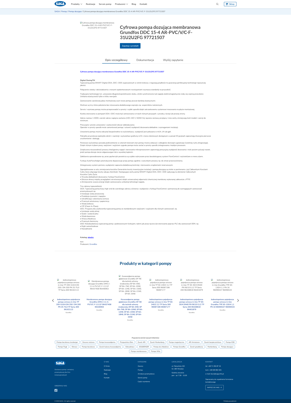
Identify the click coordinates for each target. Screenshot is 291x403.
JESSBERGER (144, 347)
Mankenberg (212, 347)
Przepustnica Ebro (126, 342)
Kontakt (143, 4)
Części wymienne (144, 381)
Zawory (140, 366)
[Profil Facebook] (56, 390)
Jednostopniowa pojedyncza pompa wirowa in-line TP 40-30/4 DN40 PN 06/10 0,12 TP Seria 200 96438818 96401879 (191, 304)
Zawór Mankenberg (157, 342)
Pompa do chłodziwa (161, 347)
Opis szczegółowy (116, 60)
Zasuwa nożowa (88, 342)
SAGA (57, 11)
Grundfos (93, 244)
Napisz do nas (213, 387)
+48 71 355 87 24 (214, 366)
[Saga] (60, 4)
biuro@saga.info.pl (217, 374)
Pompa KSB (230, 342)
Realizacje (90, 4)
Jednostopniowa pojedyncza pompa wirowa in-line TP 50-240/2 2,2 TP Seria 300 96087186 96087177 (161, 303)
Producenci (120, 4)
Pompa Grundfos (179, 347)
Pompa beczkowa (88, 347)
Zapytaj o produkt (130, 45)
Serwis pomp (105, 4)
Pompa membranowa (139, 351)
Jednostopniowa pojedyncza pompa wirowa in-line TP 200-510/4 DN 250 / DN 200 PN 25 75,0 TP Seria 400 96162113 (68, 304)
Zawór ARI (142, 342)
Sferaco (74, 347)
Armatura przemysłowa (146, 374)
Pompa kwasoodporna (107, 342)
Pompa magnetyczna (176, 342)
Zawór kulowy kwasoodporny (110, 347)
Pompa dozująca (227, 347)
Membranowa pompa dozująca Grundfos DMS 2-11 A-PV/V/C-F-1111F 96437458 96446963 (99, 303)
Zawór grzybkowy (196, 347)
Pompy (64, 11)
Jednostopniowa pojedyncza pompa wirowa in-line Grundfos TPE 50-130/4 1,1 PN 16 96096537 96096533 (222, 303)
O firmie (107, 366)
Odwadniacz (129, 347)
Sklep (232, 4)
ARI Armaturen (194, 342)
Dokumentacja (145, 60)
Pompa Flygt (62, 347)
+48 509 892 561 (215, 370)
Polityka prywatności (230, 401)
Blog (134, 4)
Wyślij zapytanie (173, 60)
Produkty (75, 4)
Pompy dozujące (75, 11)
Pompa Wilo (155, 351)
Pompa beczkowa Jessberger (67, 342)
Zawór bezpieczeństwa (212, 342)
